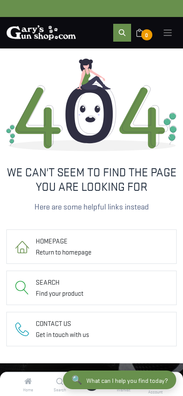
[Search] (60, 381)
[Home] (28, 381)
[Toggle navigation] (168, 33)
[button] (122, 33)
